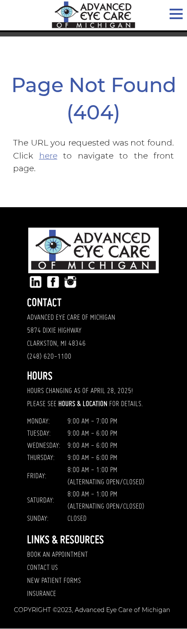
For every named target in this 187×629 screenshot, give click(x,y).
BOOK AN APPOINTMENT (57, 555)
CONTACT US (42, 568)
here (48, 156)
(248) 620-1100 (49, 357)
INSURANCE (41, 594)
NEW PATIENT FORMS (54, 581)
